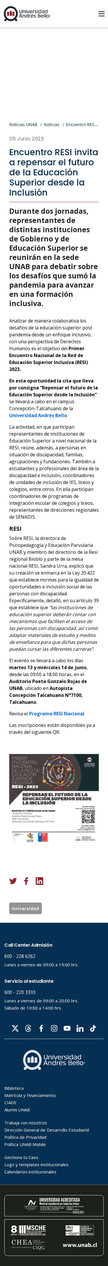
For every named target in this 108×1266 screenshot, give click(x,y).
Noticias (51, 124)
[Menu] (101, 13)
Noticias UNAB (23, 124)
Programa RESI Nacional (56, 713)
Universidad (25, 908)
